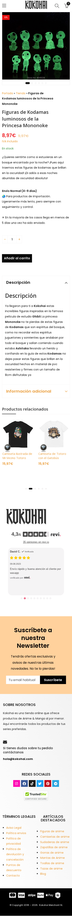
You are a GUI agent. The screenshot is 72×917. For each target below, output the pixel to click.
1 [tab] (27, 83)
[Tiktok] (32, 783)
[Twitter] (40, 783)
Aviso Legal (13, 828)
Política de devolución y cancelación (15, 854)
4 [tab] (39, 83)
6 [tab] (46, 83)
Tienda (20, 93)
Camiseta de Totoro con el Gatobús (52, 456)
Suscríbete (53, 680)
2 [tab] (32, 83)
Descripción (18, 282)
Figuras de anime (52, 831)
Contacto (13, 876)
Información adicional (28, 391)
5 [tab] (42, 83)
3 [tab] (36, 83)
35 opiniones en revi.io (36, 542)
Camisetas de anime (55, 837)
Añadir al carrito (17, 258)
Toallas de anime (52, 863)
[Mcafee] (36, 796)
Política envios (16, 833)
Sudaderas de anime (54, 842)
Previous (6, 48)
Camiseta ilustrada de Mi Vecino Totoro (17, 456)
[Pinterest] (47, 783)
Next (66, 48)
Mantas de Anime (52, 858)
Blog (43, 874)
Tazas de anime (51, 869)
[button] (26, 488)
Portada (7, 93)
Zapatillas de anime (54, 847)
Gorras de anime (52, 853)
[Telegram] (55, 783)
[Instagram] (16, 783)
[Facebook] (24, 783)
